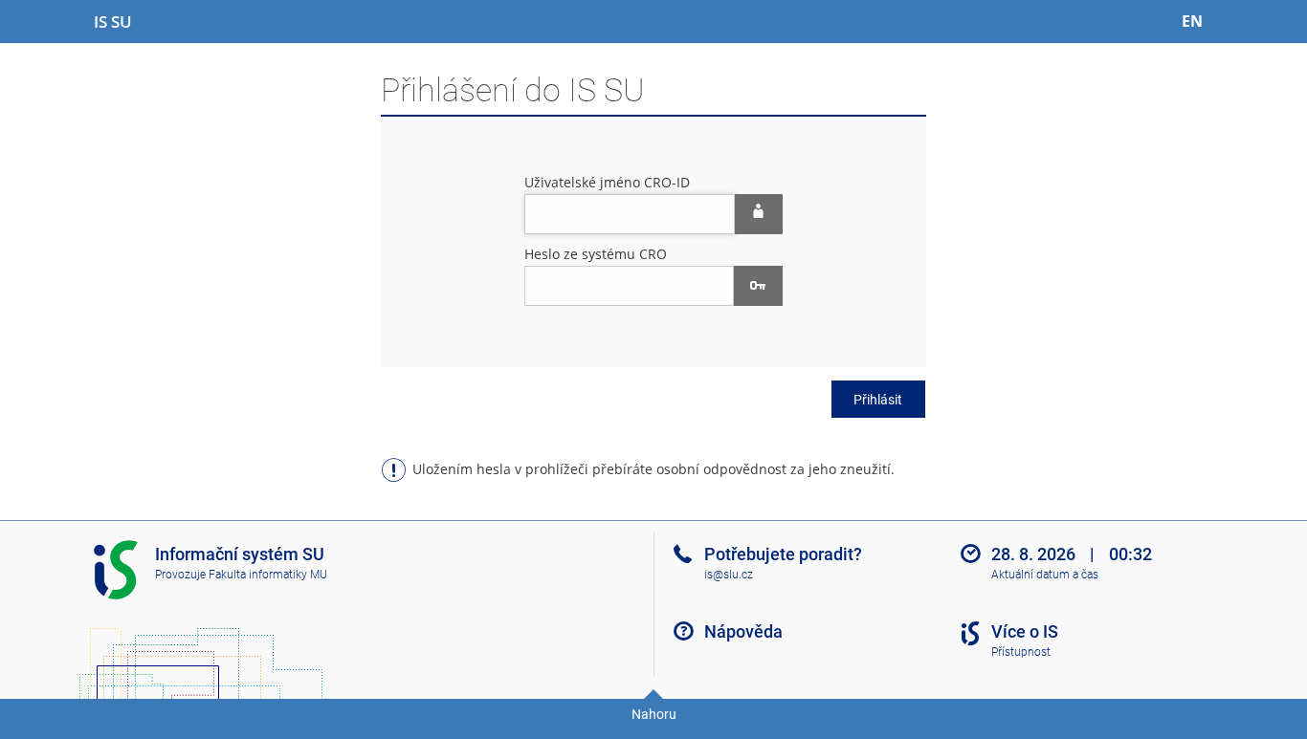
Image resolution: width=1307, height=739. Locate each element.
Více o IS (1024, 631)
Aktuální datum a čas (1044, 574)
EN (1192, 21)
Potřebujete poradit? (783, 554)
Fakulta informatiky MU (268, 574)
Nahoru (653, 714)
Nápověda (743, 631)
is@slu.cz (728, 574)
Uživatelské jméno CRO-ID (607, 182)
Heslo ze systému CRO (595, 254)
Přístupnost (1021, 652)
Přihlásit (877, 399)
